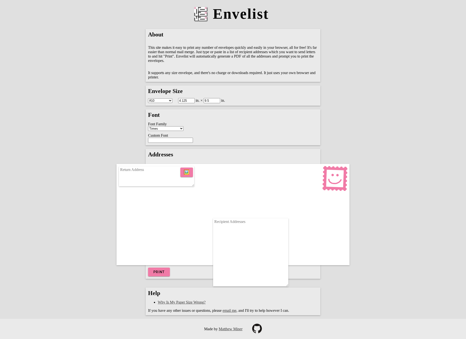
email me (229, 310)
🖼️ (186, 172)
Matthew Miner (230, 329)
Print (159, 272)
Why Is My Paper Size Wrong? (182, 302)
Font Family (157, 124)
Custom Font (158, 135)
